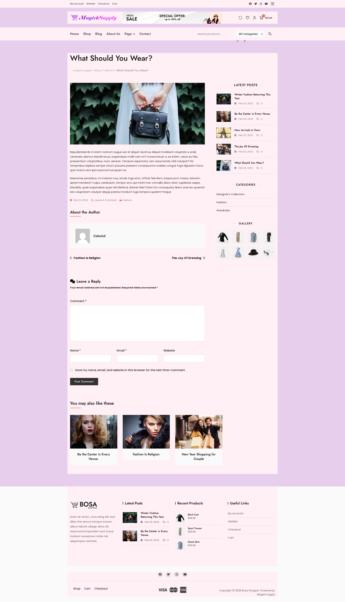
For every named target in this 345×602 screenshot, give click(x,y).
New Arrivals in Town (247, 130)
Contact (145, 33)
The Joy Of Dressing (186, 258)
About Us (113, 33)
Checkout (103, 3)
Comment (78, 301)
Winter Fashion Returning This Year (252, 96)
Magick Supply (266, 594)
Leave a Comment (106, 200)
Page (128, 33)
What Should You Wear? (249, 163)
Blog (98, 33)
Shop (87, 33)
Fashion (127, 200)
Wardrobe (223, 210)
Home (74, 33)
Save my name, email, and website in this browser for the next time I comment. (130, 370)
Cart (114, 3)
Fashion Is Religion (87, 258)
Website (169, 350)
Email (122, 350)
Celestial (99, 236)
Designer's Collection (231, 194)
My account (77, 3)
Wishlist (90, 3)
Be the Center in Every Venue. (252, 114)
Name (75, 350)
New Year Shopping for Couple (199, 456)
